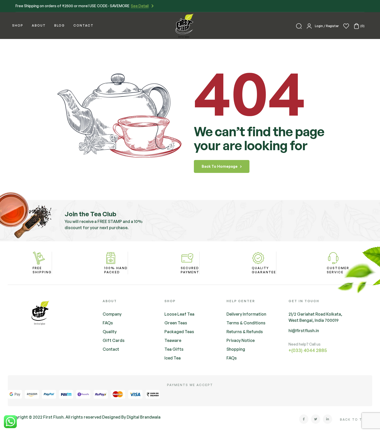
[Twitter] (315, 419)
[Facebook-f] (303, 419)
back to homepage (220, 166)
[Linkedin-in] (327, 419)
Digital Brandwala (144, 417)
